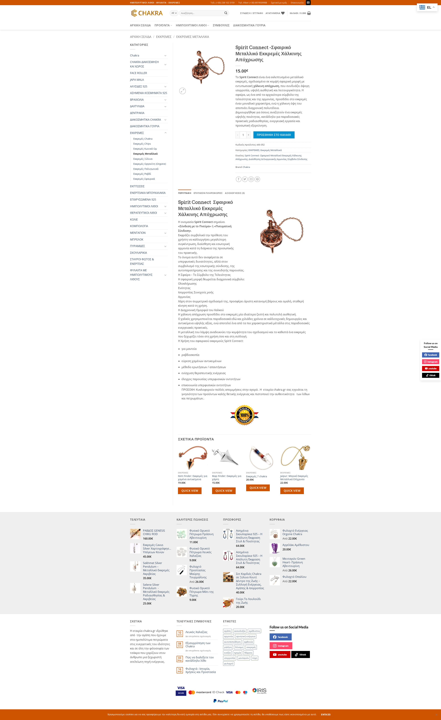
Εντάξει (326, 714)
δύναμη (239, 647)
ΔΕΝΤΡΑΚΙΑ (137, 113)
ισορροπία (229, 658)
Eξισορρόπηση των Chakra (198, 644)
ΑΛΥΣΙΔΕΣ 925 (138, 86)
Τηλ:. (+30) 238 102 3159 (222, 2)
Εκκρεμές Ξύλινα (142, 158)
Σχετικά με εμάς (279, 2)
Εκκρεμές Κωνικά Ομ (145, 148)
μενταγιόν (243, 658)
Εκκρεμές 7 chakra (256, 476)
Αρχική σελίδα (140, 36)
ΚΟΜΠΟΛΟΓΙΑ (139, 226)
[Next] (310, 472)
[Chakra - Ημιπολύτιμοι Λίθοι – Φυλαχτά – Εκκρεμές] (147, 13)
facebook (283, 636)
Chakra (134, 55)
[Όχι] (436, 715)
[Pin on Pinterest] (257, 179)
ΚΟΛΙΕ (134, 219)
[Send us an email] (308, 2)
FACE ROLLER (138, 73)
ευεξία (227, 652)
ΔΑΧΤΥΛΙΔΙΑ (137, 106)
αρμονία (228, 636)
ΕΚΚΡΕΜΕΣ (163, 36)
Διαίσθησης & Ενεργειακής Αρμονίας (267, 159)
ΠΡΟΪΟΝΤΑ (162, 25)
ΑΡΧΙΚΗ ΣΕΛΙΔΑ (140, 25)
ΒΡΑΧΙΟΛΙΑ (137, 100)
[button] (251, 13)
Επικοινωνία (297, 2)
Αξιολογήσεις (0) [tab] (235, 193)
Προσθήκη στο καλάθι (274, 135)
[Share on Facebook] (239, 179)
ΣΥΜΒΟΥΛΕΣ (221, 25)
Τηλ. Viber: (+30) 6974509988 (252, 2)
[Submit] (226, 13)
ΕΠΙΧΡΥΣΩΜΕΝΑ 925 (143, 199)
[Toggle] (165, 55)
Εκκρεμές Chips (142, 143)
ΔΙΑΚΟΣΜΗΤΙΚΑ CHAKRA (145, 120)
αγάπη (227, 631)
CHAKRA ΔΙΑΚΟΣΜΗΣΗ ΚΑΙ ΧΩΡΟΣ (144, 64)
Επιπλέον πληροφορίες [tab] (208, 193)
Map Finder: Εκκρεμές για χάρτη (226, 477)
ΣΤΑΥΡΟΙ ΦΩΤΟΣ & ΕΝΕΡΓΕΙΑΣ (142, 261)
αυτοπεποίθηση (232, 641)
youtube (282, 654)
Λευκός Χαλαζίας (196, 632)
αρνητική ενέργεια (245, 636)
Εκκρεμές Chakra (142, 138)
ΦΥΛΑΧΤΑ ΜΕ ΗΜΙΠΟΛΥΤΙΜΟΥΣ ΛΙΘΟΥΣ (141, 274)
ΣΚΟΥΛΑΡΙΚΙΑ (138, 253)
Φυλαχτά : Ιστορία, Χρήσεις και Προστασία (201, 670)
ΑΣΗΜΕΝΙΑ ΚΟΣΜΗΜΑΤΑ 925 (148, 93)
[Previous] (178, 472)
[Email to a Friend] (251, 179)
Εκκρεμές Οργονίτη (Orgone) (149, 163)
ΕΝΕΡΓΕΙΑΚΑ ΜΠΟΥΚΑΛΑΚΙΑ (148, 193)
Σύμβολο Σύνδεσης (297, 159)
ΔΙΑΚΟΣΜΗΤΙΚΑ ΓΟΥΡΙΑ (249, 25)
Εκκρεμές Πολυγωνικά (145, 168)
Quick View (189, 491)
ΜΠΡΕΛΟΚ (136, 239)
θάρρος (248, 652)
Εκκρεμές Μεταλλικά (192, 36)
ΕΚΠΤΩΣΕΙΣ (137, 186)
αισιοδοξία (239, 631)
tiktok (303, 654)
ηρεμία (237, 652)
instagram (283, 645)
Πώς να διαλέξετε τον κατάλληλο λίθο (200, 659)
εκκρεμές (251, 647)
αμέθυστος (254, 631)
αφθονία (248, 641)
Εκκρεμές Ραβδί (142, 173)
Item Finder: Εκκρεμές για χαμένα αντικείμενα (192, 477)
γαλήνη (228, 647)
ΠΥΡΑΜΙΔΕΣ (137, 246)
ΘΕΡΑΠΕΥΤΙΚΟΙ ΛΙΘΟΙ (143, 213)
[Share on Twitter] (245, 179)
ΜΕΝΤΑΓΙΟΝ (138, 233)
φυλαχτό (228, 663)
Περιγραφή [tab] (184, 193)
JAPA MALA (137, 80)
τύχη (254, 658)
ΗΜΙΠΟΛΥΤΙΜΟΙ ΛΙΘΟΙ (191, 25)
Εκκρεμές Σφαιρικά (144, 178)
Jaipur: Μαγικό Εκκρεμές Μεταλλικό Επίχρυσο (294, 477)
